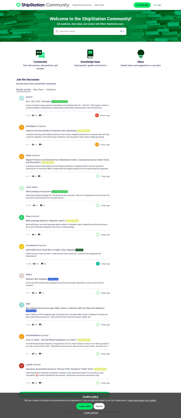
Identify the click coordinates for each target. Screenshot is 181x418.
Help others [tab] (38, 89)
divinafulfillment (33, 335)
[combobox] (90, 31)
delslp (28, 155)
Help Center (99, 5)
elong (28, 216)
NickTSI (29, 97)
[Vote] (27, 115)
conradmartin (31, 245)
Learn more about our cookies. (142, 400)
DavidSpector (31, 126)
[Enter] (56, 31)
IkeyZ (28, 304)
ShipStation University (81, 5)
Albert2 (29, 274)
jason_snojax (31, 187)
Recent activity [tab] (23, 89)
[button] (90, 412)
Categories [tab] (51, 89)
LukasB (29, 365)
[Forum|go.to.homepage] (42, 5)
